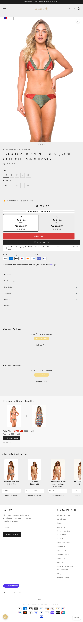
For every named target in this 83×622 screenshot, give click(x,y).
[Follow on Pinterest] (15, 593)
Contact (60, 523)
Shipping (61, 558)
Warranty (61, 527)
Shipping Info (9, 293)
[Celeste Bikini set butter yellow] (57, 469)
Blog (59, 573)
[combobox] (11, 491)
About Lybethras (64, 515)
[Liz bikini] (34, 469)
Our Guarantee (9, 281)
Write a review (41, 338)
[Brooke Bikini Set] (11, 469)
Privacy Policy (63, 554)
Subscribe (12, 534)
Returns (7, 299)
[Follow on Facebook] (4, 593)
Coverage (61, 546)
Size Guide (8, 287)
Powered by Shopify (53, 604)
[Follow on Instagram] (10, 593)
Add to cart (41, 206)
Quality (60, 538)
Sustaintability (63, 577)
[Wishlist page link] (5, 14)
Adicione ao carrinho (11, 496)
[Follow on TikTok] (20, 593)
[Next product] (80, 479)
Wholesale (61, 519)
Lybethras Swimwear (17, 149)
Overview (7, 275)
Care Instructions (64, 542)
